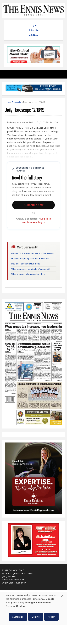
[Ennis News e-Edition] (34, 424)
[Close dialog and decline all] (62, 595)
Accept (51, 616)
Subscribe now (33, 205)
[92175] (33, 55)
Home (7, 102)
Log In (33, 25)
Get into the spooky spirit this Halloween (30, 258)
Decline (36, 616)
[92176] (34, 89)
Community (16, 102)
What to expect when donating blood (28, 274)
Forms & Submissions (12, 591)
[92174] (33, 540)
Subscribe (33, 30)
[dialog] (33, 608)
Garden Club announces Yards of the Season (32, 253)
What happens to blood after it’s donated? (30, 269)
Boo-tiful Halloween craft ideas (25, 264)
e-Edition (33, 35)
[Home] (33, 16)
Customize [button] (18, 616)
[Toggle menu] (3, 73)
